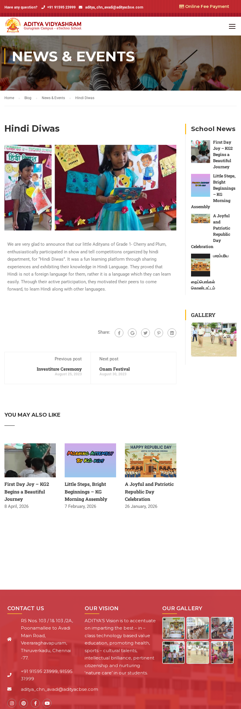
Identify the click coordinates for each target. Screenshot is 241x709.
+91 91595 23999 (61, 7)
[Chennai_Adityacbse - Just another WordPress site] (44, 26)
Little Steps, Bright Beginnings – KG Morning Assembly (86, 491)
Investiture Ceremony (59, 369)
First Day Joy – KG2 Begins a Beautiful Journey (26, 491)
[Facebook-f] (35, 703)
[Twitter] (145, 332)
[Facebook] (119, 332)
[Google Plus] (132, 332)
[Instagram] (11, 703)
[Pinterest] (158, 332)
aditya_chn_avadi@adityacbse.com (113, 7)
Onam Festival (114, 369)
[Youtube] (47, 703)
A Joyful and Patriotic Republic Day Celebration (149, 491)
